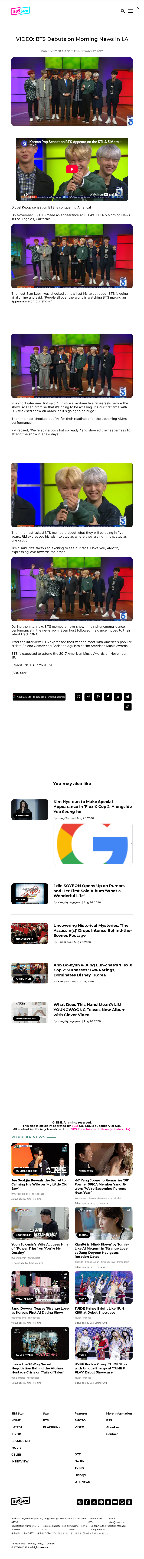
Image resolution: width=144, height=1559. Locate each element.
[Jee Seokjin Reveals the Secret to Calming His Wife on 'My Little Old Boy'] (40, 1159)
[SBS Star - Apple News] (108, 1502)
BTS (46, 1420)
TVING (79, 1468)
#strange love (108, 1262)
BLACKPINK (52, 1427)
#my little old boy (20, 1194)
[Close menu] (137, 8)
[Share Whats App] (78, 697)
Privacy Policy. (36, 1543)
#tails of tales (18, 1377)
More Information (119, 1413)
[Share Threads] (98, 697)
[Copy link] (128, 707)
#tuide (78, 1317)
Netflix (79, 1461)
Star (46, 1413)
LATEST (16, 1427)
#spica (92, 1198)
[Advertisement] (72, 314)
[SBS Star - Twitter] (94, 1502)
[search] (123, 11)
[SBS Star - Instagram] (80, 1502)
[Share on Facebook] (108, 697)
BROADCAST (20, 1441)
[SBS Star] (20, 1501)
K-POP (16, 1434)
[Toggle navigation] (130, 11)
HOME (16, 1420)
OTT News (82, 1482)
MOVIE (16, 1447)
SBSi (75, 1126)
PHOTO (80, 1420)
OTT (78, 1454)
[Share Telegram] (88, 697)
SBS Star (17, 1413)
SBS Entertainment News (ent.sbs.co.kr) (100, 1129)
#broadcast (38, 1194)
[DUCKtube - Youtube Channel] (115, 1502)
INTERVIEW (20, 1461)
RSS (109, 1420)
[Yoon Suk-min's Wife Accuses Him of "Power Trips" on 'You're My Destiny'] (40, 1223)
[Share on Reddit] (128, 697)
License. (51, 1543)
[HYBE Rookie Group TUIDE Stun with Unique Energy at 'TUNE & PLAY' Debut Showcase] (104, 1343)
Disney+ (81, 1475)
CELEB (16, 1454)
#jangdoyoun (92, 1262)
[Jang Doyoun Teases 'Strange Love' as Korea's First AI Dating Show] (40, 1287)
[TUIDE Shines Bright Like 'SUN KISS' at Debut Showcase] (104, 1287)
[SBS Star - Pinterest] (101, 1502)
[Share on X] (118, 697)
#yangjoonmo (105, 1198)
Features (81, 1413)
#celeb (117, 1198)
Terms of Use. (18, 1543)
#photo (87, 1317)
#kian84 (79, 1262)
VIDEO (79, 1427)
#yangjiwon (81, 1198)
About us (113, 1427)
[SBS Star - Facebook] (87, 1502)
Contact (112, 1434)
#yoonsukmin (18, 1258)
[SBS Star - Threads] (129, 1502)
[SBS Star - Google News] (122, 1502)
